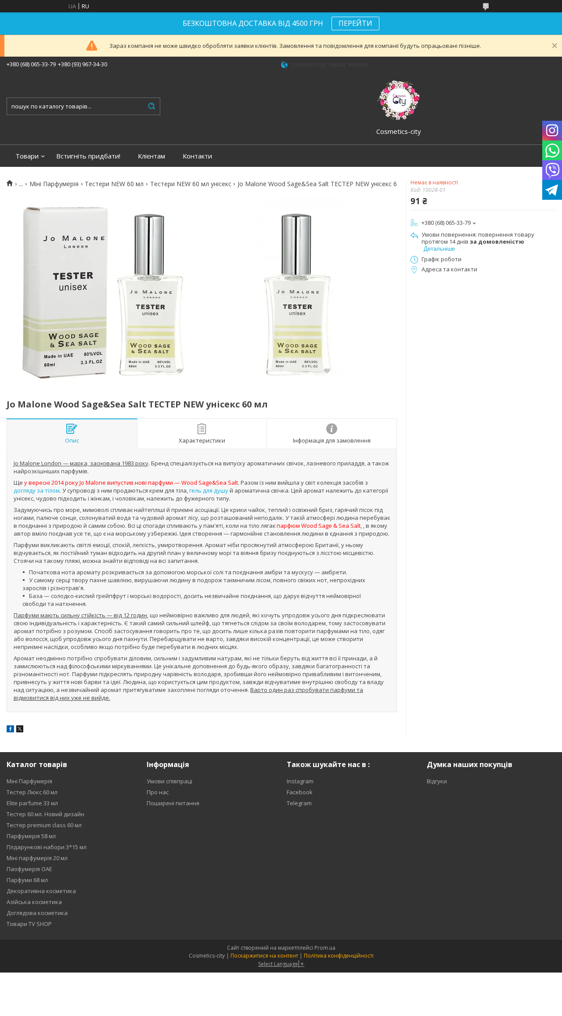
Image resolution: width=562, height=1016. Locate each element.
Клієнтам (151, 156)
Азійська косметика (34, 902)
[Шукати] (151, 106)
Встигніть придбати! (88, 156)
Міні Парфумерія (54, 184)
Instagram (300, 781)
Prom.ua (324, 947)
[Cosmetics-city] (399, 99)
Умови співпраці (169, 781)
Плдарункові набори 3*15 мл (46, 847)
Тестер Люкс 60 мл (32, 792)
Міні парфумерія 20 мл (37, 858)
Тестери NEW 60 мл (114, 184)
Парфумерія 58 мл (31, 836)
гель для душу (208, 490)
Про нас (158, 792)
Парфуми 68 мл (27, 880)
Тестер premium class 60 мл (44, 825)
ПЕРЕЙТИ (355, 23)
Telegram (299, 803)
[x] (19, 730)
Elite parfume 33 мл (32, 803)
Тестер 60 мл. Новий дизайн (45, 814)
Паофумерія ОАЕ (29, 869)
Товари (27, 156)
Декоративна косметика (41, 891)
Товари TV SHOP (29, 924)
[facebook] (10, 730)
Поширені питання (173, 803)
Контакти (197, 156)
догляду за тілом (37, 490)
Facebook (300, 792)
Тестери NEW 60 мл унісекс (190, 184)
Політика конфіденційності (339, 955)
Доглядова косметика (37, 913)
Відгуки (437, 781)
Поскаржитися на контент (264, 955)
